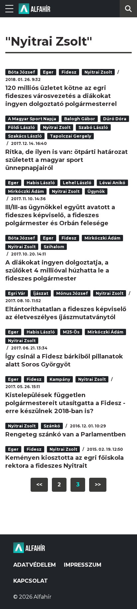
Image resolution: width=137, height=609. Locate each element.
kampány (60, 379)
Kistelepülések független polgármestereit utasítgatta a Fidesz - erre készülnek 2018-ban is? (65, 403)
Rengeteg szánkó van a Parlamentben (65, 434)
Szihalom (54, 246)
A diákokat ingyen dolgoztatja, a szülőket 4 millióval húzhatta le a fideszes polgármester (57, 270)
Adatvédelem (34, 565)
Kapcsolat (30, 581)
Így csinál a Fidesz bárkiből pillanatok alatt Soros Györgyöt (64, 360)
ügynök (96, 191)
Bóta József (21, 72)
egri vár (16, 293)
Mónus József (72, 293)
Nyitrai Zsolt (98, 72)
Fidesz (69, 72)
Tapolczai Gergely (70, 136)
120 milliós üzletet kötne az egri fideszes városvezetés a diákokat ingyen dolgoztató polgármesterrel (61, 96)
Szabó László (93, 127)
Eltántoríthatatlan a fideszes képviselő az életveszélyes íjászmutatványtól (65, 313)
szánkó (52, 425)
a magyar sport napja (32, 118)
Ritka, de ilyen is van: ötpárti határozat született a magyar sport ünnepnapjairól (66, 160)
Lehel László (77, 182)
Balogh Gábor (79, 118)
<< (39, 484)
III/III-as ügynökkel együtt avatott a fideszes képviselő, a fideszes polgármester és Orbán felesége (60, 215)
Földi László (21, 127)
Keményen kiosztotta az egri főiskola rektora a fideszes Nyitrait (64, 461)
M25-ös (71, 331)
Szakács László (25, 136)
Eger (48, 72)
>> (98, 484)
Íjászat (40, 293)
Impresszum (82, 565)
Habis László (41, 182)
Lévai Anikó (112, 182)
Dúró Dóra (114, 118)
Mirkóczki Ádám (26, 191)
